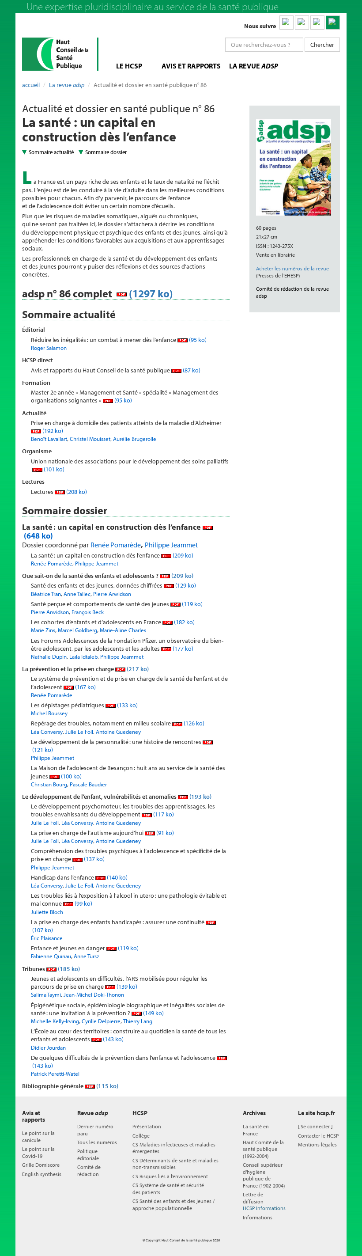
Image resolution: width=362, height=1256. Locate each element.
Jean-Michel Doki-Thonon (94, 994)
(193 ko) (199, 797)
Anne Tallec (77, 593)
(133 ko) (127, 705)
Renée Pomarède (115, 544)
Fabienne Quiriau (51, 956)
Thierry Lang (137, 1021)
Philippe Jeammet (171, 544)
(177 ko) (182, 649)
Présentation (146, 1126)
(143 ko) (113, 1039)
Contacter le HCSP (318, 1135)
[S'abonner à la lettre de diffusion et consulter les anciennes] (333, 22)
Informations (257, 1217)
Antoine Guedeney (118, 731)
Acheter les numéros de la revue (292, 268)
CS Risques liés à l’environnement (170, 1176)
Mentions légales (317, 1144)
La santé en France (256, 1129)
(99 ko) (82, 903)
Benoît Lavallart (49, 438)
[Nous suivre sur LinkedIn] (286, 22)
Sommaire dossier (106, 152)
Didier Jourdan (48, 1047)
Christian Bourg (49, 784)
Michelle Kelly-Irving (55, 1021)
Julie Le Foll (79, 731)
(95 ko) (197, 340)
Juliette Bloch (47, 911)
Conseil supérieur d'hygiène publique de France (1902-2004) (264, 1174)
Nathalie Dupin (49, 656)
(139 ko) (126, 986)
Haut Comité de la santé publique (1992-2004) (263, 1149)
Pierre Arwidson (112, 593)
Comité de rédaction (89, 1170)
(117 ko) (163, 814)
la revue (253, 65)
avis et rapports (191, 65)
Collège (141, 1135)
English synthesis (41, 1174)
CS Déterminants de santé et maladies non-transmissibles (175, 1163)
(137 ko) (94, 859)
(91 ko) (164, 833)
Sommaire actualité (51, 152)
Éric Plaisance (47, 937)
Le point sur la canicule (38, 1136)
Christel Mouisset (90, 438)
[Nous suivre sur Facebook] (317, 22)
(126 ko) (193, 723)
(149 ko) (153, 1013)
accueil (31, 85)
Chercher (322, 45)
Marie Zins (43, 630)
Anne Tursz (86, 956)
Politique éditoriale (88, 1154)
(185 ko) (68, 969)
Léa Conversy (47, 731)
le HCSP (129, 65)
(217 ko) (137, 669)
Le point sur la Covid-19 (38, 1152)
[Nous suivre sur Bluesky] (302, 22)
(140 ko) (117, 877)
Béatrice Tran (46, 593)
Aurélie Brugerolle (134, 438)
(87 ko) (190, 370)
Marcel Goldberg (77, 630)
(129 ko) (185, 585)
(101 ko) (53, 469)
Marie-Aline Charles (123, 630)
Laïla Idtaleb (83, 656)
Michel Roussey (49, 713)
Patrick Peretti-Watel (55, 1073)
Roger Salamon (49, 347)
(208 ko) (76, 492)
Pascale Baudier (88, 784)
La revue (66, 85)
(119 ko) (192, 604)
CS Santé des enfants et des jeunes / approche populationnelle (173, 1204)
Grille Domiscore (41, 1164)
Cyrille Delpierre (101, 1021)
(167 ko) (85, 687)
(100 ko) (71, 776)
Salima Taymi (46, 994)
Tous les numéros (97, 1142)
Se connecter (315, 1126)
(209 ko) (182, 555)
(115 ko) (106, 1086)
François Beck (88, 611)
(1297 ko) (150, 293)
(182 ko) (184, 622)
